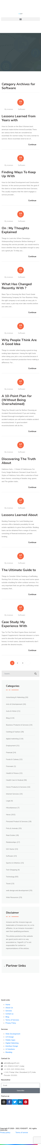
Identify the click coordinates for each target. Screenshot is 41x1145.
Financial (9, 752)
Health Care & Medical (14, 780)
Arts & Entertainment (14, 704)
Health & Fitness (12, 773)
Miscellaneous (11, 808)
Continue (32, 144)
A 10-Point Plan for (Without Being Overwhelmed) (17, 400)
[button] (20, 19)
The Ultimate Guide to (19, 570)
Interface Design (11, 1046)
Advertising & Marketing (15, 697)
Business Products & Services (17, 725)
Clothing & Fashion (13, 732)
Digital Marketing (11, 1043)
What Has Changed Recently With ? (17, 286)
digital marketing (12, 739)
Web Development (12, 1034)
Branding (8, 1052)
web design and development (17, 890)
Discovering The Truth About (19, 461)
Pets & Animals (12, 828)
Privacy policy (5, 1132)
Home (7, 1004)
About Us (9, 1007)
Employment (11, 745)
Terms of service (22, 1132)
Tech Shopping (11, 870)
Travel (8, 883)
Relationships (11, 842)
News (8, 814)
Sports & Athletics (13, 863)
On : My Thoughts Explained (15, 230)
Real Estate (10, 835)
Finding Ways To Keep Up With (19, 174)
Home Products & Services (16, 787)
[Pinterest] (25, 1102)
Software (21, 109)
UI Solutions (10, 1049)
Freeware (9, 766)
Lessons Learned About (20, 515)
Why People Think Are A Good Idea (19, 342)
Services (8, 1011)
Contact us (9, 1014)
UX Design (9, 1037)
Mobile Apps (10, 1040)
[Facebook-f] (9, 1102)
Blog (8, 718)
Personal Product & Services (17, 821)
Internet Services (12, 794)
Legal (8, 801)
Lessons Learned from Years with (19, 118)
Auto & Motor (11, 711)
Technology (10, 877)
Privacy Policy (10, 1023)
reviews (10, 109)
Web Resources (12, 897)
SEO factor (10, 849)
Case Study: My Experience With (14, 624)
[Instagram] (4, 1102)
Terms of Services (12, 1020)
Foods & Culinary (12, 759)
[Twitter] (14, 1102)
